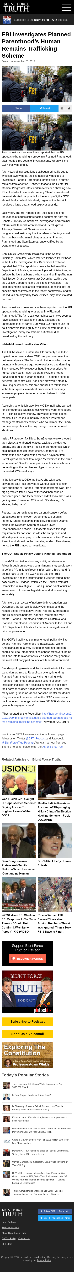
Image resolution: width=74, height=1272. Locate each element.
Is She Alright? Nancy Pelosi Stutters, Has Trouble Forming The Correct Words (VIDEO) (37, 1108)
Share (18, 108)
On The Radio (8, 1238)
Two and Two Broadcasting (32, 1257)
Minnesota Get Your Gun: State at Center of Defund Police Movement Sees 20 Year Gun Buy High (41, 1130)
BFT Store (7, 1244)
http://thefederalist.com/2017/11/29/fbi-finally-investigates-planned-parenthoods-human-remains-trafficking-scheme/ (37, 717)
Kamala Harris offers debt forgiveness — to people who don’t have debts (39, 1119)
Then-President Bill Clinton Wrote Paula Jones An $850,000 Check (37, 1086)
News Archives (9, 1222)
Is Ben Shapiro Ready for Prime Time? (31, 1095)
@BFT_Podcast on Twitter (56, 1218)
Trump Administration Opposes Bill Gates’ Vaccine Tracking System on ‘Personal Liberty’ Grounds (37, 1192)
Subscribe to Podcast (27, 1021)
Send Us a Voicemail (27, 1034)
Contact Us (24, 1238)
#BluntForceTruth (53, 746)
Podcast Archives (10, 1227)
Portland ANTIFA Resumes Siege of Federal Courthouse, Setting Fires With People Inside (40, 1152)
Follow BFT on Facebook (56, 1211)
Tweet (46, 108)
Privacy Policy (44, 1260)
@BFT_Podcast (35, 738)
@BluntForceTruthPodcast (18, 742)
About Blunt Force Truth (14, 1233)
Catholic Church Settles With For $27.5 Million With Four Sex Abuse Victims (40, 1141)
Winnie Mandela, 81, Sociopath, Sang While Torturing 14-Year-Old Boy (40, 1163)
